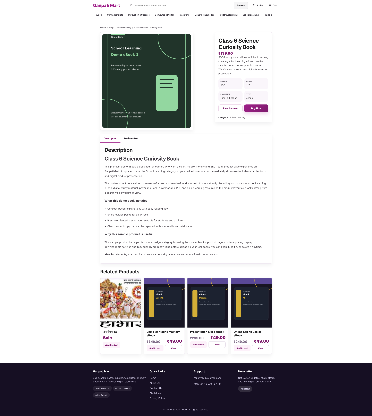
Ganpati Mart (106, 5)
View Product (111, 345)
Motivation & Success (139, 15)
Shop (111, 27)
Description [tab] (110, 138)
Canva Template (115, 15)
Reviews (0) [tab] (131, 138)
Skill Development (228, 15)
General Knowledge (204, 15)
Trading (268, 15)
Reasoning (184, 15)
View (173, 348)
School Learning (251, 15)
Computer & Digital (164, 15)
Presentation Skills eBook (207, 331)
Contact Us (156, 388)
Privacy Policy (157, 398)
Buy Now (256, 108)
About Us (155, 383)
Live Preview (230, 108)
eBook (99, 15)
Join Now (245, 388)
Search (241, 5)
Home (103, 27)
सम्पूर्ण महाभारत (110, 331)
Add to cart (155, 348)
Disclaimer (155, 393)
